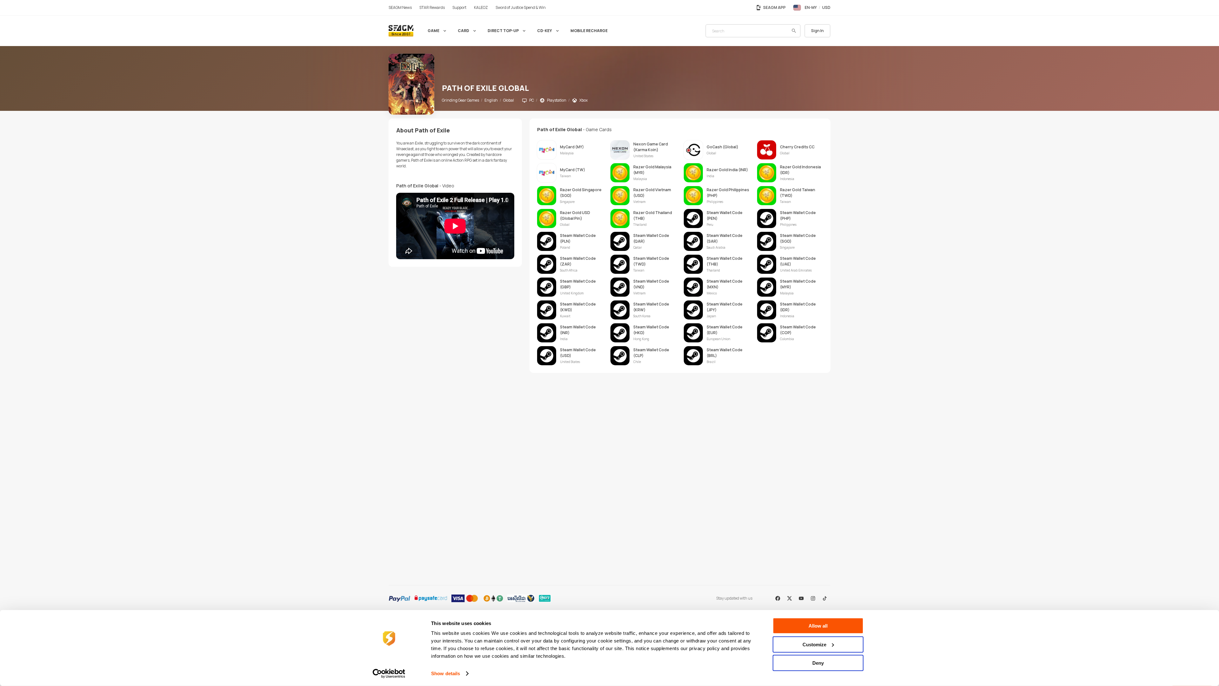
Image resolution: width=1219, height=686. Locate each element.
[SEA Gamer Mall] (401, 31)
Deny (818, 663)
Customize (814, 644)
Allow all (818, 626)
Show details (445, 673)
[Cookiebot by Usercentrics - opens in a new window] (389, 673)
